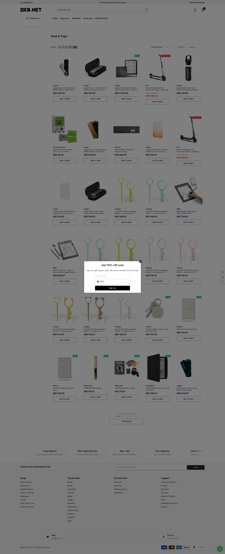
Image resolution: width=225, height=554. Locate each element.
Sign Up (112, 288)
